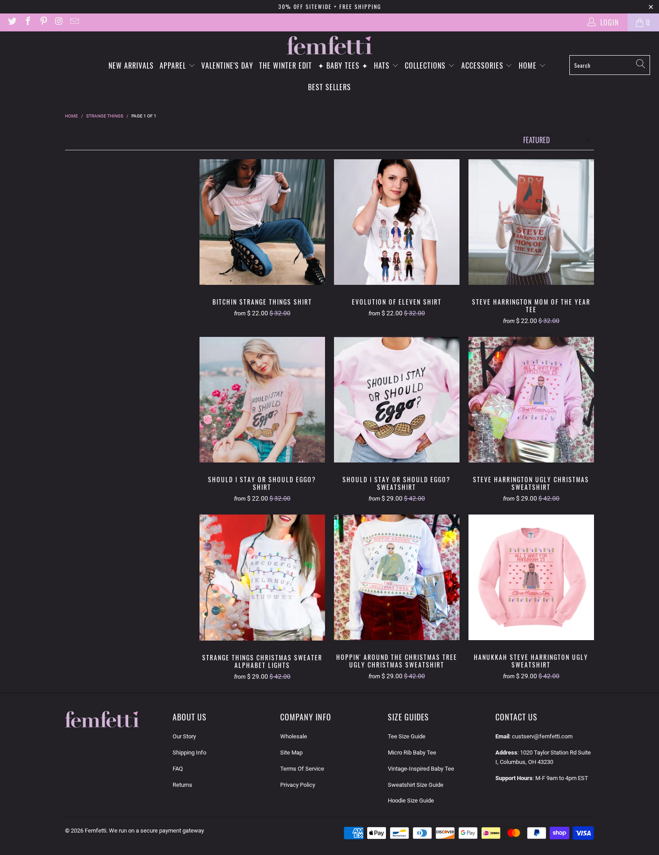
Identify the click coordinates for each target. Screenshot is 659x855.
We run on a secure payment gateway (156, 830)
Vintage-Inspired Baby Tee (421, 768)
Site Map (291, 752)
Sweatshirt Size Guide (415, 784)
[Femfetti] (329, 45)
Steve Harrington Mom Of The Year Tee (531, 222)
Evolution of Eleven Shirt (397, 222)
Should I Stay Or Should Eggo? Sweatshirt (397, 399)
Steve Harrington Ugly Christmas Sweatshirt (531, 399)
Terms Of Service (302, 768)
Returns (182, 784)
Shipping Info (189, 752)
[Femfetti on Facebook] (27, 22)
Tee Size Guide (406, 736)
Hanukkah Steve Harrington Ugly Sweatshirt (531, 577)
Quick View (262, 243)
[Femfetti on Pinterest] (43, 22)
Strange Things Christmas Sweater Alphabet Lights (262, 578)
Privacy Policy (297, 784)
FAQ (178, 768)
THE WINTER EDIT (285, 65)
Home (529, 65)
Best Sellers (329, 87)
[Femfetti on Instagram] (59, 22)
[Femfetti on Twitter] (12, 22)
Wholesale (293, 736)
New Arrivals (131, 65)
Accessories (483, 65)
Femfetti (95, 830)
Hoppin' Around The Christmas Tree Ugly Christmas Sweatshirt (397, 577)
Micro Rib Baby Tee (412, 752)
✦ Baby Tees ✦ (343, 65)
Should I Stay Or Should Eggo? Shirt (262, 399)
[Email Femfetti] (74, 22)
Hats (383, 65)
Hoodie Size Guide (411, 800)
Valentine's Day (227, 65)
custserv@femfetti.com (542, 736)
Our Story (184, 736)
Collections (426, 65)
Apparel (174, 65)
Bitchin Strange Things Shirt (262, 222)
